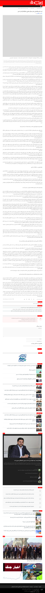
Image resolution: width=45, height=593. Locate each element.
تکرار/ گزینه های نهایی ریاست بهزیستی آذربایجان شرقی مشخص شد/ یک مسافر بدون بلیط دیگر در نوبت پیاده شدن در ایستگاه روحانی (19, 527)
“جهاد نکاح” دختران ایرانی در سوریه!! (29, 522)
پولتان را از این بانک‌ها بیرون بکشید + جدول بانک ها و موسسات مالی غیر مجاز (22, 517)
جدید (37, 511)
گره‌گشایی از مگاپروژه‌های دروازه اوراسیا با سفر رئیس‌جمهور (26, 379)
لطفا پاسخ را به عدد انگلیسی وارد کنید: (36, 343)
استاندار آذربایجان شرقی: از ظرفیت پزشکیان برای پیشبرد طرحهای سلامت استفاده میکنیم (21, 428)
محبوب (41, 511)
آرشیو (3, 433)
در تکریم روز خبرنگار (32, 370)
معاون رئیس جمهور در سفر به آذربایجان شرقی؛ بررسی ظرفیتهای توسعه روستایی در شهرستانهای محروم (20, 399)
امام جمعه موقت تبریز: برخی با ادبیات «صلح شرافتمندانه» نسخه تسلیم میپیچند (22, 424)
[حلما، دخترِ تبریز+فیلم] (32, 576)
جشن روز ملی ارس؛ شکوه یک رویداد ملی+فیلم (34, 561)
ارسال (40, 13)
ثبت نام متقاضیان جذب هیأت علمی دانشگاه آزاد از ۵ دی (30, 11)
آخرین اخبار (24, 8)
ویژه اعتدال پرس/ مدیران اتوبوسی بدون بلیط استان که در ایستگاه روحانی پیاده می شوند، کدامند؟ (19, 530)
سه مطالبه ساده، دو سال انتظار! (33, 477)
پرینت (37, 13)
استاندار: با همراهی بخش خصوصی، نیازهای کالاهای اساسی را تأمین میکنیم (24, 408)
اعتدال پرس (11, 57)
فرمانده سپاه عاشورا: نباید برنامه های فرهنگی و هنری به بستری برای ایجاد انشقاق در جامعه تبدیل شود (27, 309)
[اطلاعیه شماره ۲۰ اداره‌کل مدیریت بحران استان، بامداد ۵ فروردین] (12, 567)
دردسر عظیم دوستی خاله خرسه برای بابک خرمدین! (31, 473)
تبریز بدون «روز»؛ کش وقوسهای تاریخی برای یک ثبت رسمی (26, 374)
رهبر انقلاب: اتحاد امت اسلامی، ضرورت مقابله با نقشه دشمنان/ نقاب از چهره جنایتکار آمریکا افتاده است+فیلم (26, 310)
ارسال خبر (36, 587)
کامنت (34, 511)
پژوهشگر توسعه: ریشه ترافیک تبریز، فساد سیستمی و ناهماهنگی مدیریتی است (27, 460)
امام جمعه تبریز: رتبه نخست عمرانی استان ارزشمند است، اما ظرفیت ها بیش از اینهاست (21, 365)
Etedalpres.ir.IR (32, 592)
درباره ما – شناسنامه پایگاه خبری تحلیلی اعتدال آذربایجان (22, 587)
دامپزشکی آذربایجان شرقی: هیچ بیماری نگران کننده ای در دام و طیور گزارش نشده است (21, 403)
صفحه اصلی (32, 8)
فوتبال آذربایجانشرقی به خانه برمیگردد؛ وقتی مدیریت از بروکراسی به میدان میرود (27, 470)
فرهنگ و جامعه (20, 8)
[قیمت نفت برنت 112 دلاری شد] (12, 576)
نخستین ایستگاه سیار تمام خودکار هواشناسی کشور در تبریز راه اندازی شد (31, 307)
